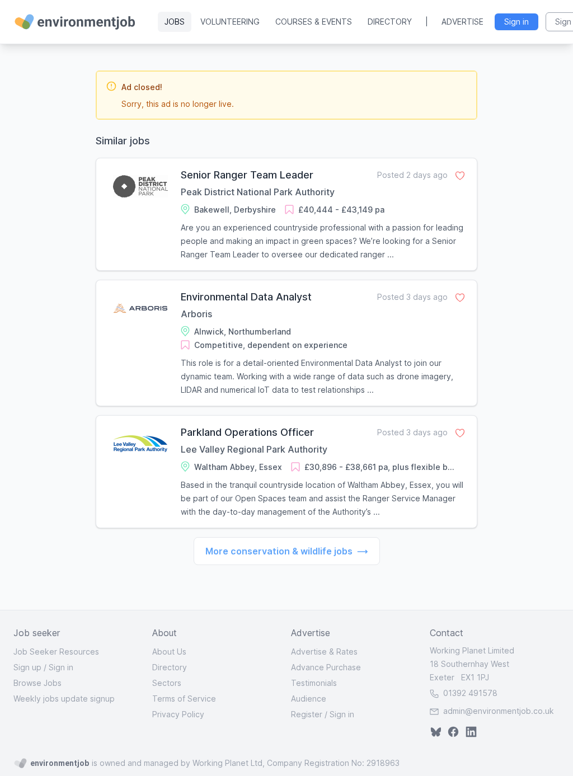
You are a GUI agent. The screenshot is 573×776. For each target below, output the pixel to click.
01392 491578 (469, 693)
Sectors (166, 683)
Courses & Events (313, 21)
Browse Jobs (37, 683)
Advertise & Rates (324, 651)
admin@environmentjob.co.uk (498, 711)
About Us (169, 651)
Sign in (61, 667)
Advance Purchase (326, 667)
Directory (390, 21)
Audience (308, 698)
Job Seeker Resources (56, 651)
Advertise (462, 21)
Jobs (175, 21)
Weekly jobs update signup (64, 698)
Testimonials (314, 683)
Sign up (27, 667)
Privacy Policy (178, 714)
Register (306, 714)
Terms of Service (184, 698)
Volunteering (230, 21)
